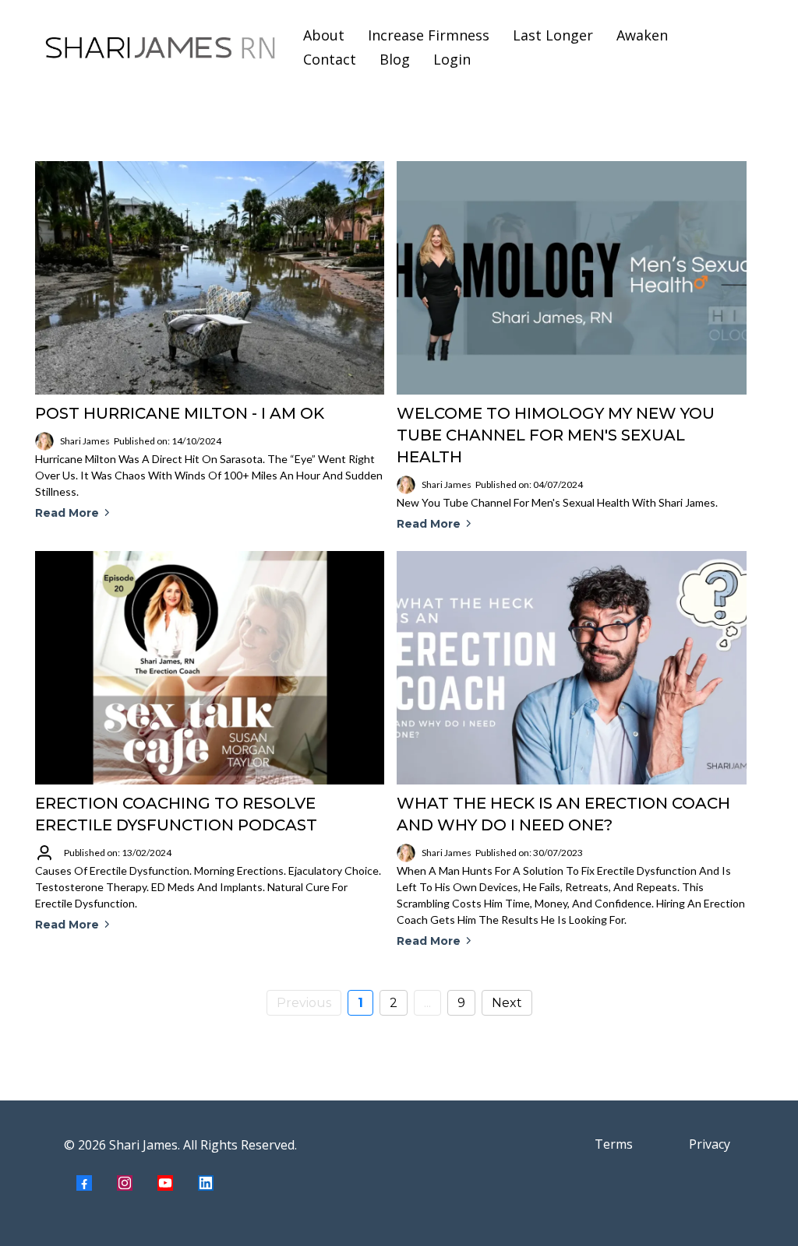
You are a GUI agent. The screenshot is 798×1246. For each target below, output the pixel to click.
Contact (329, 59)
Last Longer (553, 35)
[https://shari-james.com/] (160, 47)
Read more (67, 513)
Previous (304, 1002)
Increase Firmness (428, 35)
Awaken (642, 35)
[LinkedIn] (205, 1183)
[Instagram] (124, 1183)
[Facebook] (84, 1183)
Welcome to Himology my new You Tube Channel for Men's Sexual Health (556, 435)
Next (507, 1002)
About (323, 35)
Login (452, 59)
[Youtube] (165, 1183)
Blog (395, 59)
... (427, 1002)
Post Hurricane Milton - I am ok (179, 413)
